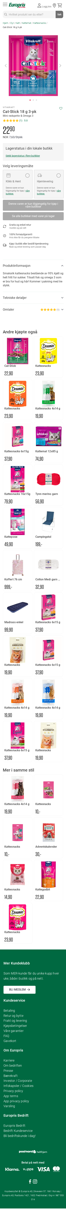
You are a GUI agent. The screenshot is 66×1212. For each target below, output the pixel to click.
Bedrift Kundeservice (18, 1131)
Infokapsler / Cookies (18, 1086)
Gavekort (10, 1041)
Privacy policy (13, 1091)
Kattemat (26, 23)
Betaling (9, 1010)
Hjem (5, 23)
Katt (18, 23)
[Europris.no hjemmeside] (17, 5)
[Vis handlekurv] (60, 5)
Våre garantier (14, 1031)
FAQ (6, 1036)
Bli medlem (17, 989)
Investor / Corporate (18, 1081)
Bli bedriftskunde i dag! (20, 1136)
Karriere (9, 1060)
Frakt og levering (15, 1020)
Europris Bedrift (14, 1125)
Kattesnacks (39, 23)
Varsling (9, 1106)
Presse (8, 1070)
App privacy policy (16, 1101)
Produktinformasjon (16, 265)
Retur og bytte (13, 1015)
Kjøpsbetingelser (15, 1026)
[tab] (33, 266)
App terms (11, 1096)
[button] (6, 65)
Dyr (12, 23)
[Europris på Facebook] (30, 1182)
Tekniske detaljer (15, 298)
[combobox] (33, 14)
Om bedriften (13, 1065)
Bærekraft (11, 1076)
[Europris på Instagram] (35, 1182)
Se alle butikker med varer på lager (33, 216)
